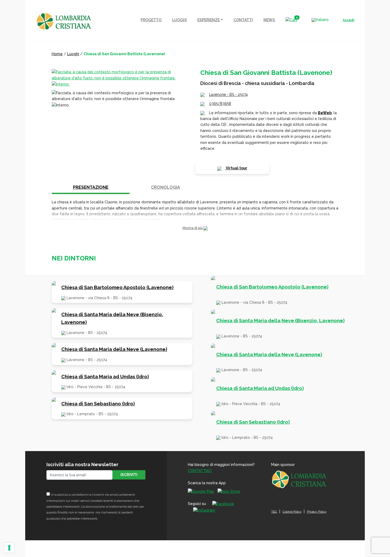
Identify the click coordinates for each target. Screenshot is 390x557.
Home (57, 54)
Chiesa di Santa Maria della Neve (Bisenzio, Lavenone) (112, 318)
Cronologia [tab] (165, 187)
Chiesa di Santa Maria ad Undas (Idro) (105, 376)
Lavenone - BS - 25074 (228, 94)
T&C (274, 511)
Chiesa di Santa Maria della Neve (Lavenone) (114, 349)
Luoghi (73, 54)
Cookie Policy (292, 511)
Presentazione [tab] (91, 187)
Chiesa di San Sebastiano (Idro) (98, 403)
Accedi (348, 20)
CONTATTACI (199, 471)
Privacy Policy (317, 511)
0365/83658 (220, 103)
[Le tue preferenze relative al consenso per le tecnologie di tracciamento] (9, 548)
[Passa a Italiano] (320, 19)
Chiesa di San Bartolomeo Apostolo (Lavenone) (117, 287)
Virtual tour (236, 168)
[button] (195, 228)
